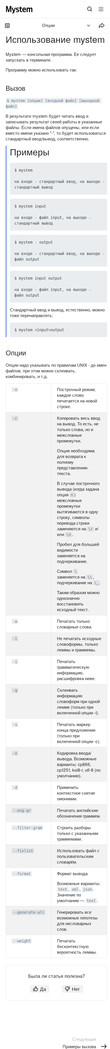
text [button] (62, 889)
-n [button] (15, 389)
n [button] (72, 495)
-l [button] (15, 638)
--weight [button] (22, 941)
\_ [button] (96, 583)
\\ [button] (89, 577)
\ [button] (75, 571)
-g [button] (15, 690)
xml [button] (75, 889)
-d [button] (15, 787)
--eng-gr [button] (22, 810)
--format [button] (22, 873)
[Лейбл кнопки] (101, 9)
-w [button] (15, 621)
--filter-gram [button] (27, 828)
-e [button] (15, 753)
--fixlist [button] (23, 851)
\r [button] (90, 529)
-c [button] (15, 418)
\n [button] (68, 534)
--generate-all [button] (28, 912)
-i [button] (15, 661)
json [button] (87, 889)
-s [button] (15, 724)
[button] (90, 170)
